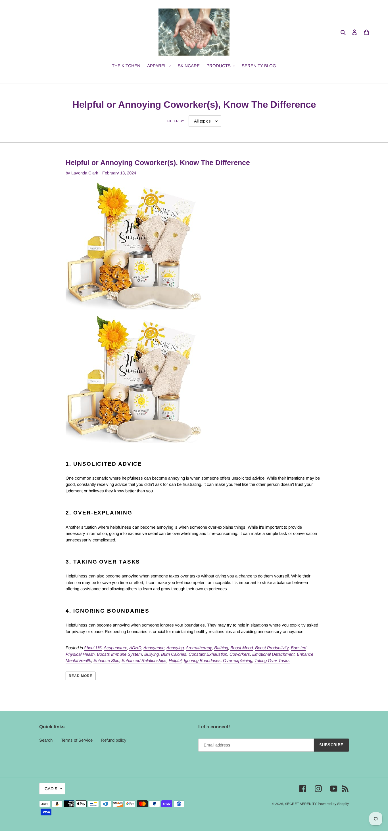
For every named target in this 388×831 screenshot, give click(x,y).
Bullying (151, 654)
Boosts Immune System (119, 654)
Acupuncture (115, 647)
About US (93, 647)
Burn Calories (173, 654)
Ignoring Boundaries (202, 660)
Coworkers (240, 654)
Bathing (221, 647)
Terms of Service (77, 740)
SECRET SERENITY (301, 804)
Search (46, 740)
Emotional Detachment (273, 654)
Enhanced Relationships (144, 660)
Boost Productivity (272, 647)
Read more (80, 676)
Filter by (175, 121)
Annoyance (153, 647)
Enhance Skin (106, 660)
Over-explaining (237, 660)
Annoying (175, 647)
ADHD (135, 647)
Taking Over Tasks (272, 660)
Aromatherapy (199, 647)
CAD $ (51, 788)
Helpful (175, 660)
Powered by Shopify (333, 804)
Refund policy (113, 740)
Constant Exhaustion (208, 654)
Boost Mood (241, 647)
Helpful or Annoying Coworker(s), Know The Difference (158, 162)
